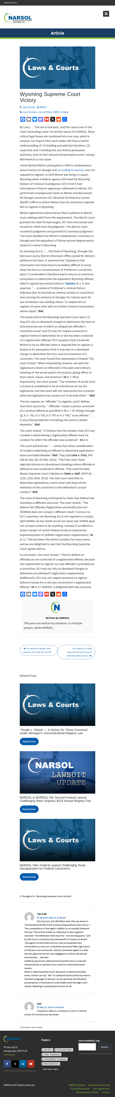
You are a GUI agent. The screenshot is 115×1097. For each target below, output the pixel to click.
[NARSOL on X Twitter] (15, 1064)
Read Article (29, 741)
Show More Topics (51, 1069)
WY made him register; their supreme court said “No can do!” (37, 650)
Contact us (9, 1054)
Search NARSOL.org (89, 1040)
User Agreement (101, 1088)
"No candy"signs (64, 1050)
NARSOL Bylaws (77, 1084)
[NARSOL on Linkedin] (23, 1064)
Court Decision (30, 112)
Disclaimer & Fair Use (99, 1084)
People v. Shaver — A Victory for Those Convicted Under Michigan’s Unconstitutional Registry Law (53, 731)
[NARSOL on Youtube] (30, 1064)
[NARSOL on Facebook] (7, 1064)
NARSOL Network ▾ (10, 3)
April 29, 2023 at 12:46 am (52, 917)
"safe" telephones (52, 1054)
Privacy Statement (80, 1088)
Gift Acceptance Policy (87, 1092)
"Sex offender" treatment (55, 1059)
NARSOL (43, 107)
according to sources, (71, 170)
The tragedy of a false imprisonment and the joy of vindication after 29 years (79, 652)
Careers (106, 1092)
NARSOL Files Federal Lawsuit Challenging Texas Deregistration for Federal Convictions (53, 867)
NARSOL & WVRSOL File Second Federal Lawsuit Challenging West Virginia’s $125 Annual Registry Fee (55, 799)
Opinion (70, 283)
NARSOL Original (60, 112)
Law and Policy (45, 112)
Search (104, 1046)
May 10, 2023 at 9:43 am (51, 1007)
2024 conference (51, 1064)
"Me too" (48, 1050)
